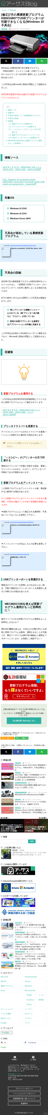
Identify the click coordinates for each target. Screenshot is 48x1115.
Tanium (27, 981)
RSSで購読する (8, 738)
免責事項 (24, 1103)
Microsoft (4, 977)
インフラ (28, 1009)
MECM (3, 981)
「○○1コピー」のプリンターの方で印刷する (26, 130)
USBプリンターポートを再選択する (26, 138)
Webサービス (6, 1018)
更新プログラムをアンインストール (26, 135)
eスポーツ (29, 1014)
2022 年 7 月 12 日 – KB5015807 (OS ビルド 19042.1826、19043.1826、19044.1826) (22, 168)
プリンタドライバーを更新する (24, 127)
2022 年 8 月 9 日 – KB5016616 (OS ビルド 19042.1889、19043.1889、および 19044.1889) (21, 412)
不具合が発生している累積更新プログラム (24, 115)
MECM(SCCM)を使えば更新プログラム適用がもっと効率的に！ (25, 142)
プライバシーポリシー (24, 1089)
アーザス (28, 1018)
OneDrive (29, 1000)
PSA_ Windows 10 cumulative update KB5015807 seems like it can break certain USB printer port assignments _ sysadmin (24, 182)
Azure (3, 990)
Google (3, 1023)
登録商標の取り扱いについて (24, 1099)
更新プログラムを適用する (22, 124)
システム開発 (6, 1014)
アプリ (27, 1023)
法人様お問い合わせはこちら (24, 721)
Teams (28, 1004)
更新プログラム (7, 986)
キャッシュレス (7, 1009)
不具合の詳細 (13, 118)
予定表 (28, 995)
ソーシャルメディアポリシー (24, 1094)
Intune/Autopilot (31, 977)
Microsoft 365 (30, 990)
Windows (28, 986)
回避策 (10, 121)
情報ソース (12, 110)
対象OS (11, 113)
